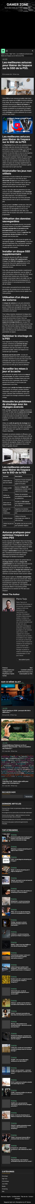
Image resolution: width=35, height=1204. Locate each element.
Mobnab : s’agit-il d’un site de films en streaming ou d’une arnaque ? (21, 891)
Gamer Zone (17, 4)
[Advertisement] (17, 30)
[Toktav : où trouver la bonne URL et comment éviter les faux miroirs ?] (6, 1137)
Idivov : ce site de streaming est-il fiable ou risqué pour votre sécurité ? (21, 1115)
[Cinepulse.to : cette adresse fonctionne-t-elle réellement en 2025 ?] (6, 1148)
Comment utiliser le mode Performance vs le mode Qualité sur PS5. (25, 671)
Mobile (3, 1186)
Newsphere (19, 1202)
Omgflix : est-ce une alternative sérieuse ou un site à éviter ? (19, 1060)
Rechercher (9, 792)
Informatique (5, 1181)
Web (3, 1191)
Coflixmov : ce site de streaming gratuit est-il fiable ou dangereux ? (20, 934)
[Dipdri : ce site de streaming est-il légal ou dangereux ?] (6, 870)
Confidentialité (16, 1196)
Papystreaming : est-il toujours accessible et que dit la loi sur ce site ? (21, 1160)
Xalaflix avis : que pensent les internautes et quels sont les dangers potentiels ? (21, 1104)
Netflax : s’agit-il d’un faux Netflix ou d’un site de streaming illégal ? (21, 945)
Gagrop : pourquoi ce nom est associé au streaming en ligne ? (21, 881)
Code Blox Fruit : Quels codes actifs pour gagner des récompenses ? (15, 782)
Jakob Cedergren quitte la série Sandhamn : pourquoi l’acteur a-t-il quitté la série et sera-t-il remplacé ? (21, 968)
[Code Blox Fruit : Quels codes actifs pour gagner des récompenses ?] (17, 766)
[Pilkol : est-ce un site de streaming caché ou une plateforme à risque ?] (6, 911)
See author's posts (24, 659)
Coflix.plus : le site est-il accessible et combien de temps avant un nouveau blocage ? (21, 1049)
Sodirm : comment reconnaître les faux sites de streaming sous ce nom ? (21, 1014)
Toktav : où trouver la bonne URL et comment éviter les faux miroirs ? (20, 1138)
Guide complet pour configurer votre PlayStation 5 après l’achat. (8, 672)
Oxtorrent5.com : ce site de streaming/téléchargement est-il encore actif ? (20, 992)
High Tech (12, 54)
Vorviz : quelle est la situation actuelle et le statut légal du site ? (21, 1082)
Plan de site (24, 1196)
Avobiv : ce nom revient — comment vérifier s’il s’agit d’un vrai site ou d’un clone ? (21, 1071)
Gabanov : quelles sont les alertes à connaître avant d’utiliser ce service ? (21, 1003)
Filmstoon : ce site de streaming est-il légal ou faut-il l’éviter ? (21, 849)
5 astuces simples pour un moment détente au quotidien (17, 819)
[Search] (33, 50)
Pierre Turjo (16, 74)
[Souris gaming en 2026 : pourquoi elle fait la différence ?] (17, 695)
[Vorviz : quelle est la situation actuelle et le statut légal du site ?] (6, 1082)
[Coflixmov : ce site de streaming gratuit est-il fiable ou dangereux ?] (6, 934)
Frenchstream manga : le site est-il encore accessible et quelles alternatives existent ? (20, 956)
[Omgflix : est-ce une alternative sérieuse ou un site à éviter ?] (6, 1059)
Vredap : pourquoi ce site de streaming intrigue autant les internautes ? (19, 923)
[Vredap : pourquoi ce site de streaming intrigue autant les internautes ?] (6, 923)
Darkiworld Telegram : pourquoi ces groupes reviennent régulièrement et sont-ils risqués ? (21, 1037)
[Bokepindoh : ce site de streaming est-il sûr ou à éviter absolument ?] (6, 901)
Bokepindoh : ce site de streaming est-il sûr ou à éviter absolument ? (20, 901)
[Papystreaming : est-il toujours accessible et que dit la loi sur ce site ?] (6, 1160)
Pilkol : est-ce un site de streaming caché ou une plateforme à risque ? (20, 912)
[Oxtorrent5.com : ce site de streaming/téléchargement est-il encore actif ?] (6, 991)
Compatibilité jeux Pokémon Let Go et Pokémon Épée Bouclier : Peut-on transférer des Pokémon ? (16, 746)
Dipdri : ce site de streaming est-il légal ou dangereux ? (20, 870)
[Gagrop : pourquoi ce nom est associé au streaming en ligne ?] (6, 880)
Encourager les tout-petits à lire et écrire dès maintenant (17, 812)
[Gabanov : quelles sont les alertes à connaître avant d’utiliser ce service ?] (6, 1003)
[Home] (3, 51)
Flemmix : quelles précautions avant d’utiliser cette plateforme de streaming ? (21, 1127)
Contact (30, 1196)
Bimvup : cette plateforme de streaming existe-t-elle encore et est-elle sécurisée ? (21, 1025)
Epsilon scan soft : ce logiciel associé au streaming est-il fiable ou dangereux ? (21, 980)
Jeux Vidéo (4, 59)
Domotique (5, 1176)
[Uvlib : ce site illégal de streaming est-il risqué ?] (6, 859)
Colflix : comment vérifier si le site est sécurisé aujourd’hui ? (21, 1093)
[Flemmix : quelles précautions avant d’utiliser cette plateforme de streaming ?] (6, 1126)
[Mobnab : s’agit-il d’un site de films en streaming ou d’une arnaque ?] (6, 891)
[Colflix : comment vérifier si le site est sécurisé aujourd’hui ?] (6, 1092)
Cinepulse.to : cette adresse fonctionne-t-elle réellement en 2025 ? (21, 1149)
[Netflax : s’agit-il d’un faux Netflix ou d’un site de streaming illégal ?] (6, 944)
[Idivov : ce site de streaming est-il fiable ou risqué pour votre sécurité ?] (6, 1115)
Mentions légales (6, 1196)
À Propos (17, 1198)
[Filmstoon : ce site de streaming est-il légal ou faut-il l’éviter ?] (6, 849)
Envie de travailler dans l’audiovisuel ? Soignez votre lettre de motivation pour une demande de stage (21, 838)
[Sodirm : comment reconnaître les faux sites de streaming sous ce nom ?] (6, 1013)
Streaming (14, 834)
